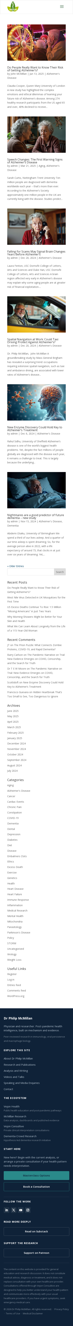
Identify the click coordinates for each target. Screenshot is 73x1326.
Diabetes (12, 839)
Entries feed (14, 985)
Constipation (14, 812)
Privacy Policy (61, 1309)
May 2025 (13, 716)
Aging (42, 165)
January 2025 (14, 738)
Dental (11, 829)
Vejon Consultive (14, 1126)
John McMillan (19, 73)
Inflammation (15, 905)
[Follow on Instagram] (28, 1210)
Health (11, 883)
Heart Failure (14, 894)
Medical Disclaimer (33, 1313)
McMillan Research (15, 1116)
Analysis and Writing (16, 1070)
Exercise (12, 872)
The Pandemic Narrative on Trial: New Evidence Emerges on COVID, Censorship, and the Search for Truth (36, 659)
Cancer (11, 796)
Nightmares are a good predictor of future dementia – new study (35, 516)
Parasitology (14, 927)
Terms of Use (13, 1313)
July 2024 (12, 770)
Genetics (12, 878)
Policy (10, 937)
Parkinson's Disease (18, 932)
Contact (8, 1089)
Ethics (10, 861)
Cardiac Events (15, 801)
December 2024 (16, 743)
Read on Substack (36, 1231)
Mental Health (15, 916)
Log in (10, 979)
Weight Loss (14, 959)
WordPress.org (15, 996)
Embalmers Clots (17, 856)
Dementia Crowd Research (20, 1136)
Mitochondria (15, 921)
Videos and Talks (14, 1077)
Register (12, 974)
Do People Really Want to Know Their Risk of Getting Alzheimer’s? (35, 68)
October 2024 (15, 754)
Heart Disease (15, 888)
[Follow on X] (13, 1210)
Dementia (13, 525)
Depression (13, 834)
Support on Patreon (36, 1252)
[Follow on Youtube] (21, 1210)
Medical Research (17, 910)
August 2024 (14, 765)
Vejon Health (11, 1106)
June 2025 (13, 711)
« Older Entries (15, 566)
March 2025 (14, 727)
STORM (11, 943)
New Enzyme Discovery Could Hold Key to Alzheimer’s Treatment (34, 428)
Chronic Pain (14, 807)
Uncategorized (15, 948)
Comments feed (16, 990)
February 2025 (15, 732)
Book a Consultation (36, 1186)
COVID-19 (13, 818)
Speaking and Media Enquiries (22, 1083)
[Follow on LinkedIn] (6, 1210)
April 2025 (13, 721)
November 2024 (16, 749)
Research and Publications (20, 1064)
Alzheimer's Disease (50, 257)
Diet (9, 845)
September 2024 (16, 760)
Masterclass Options (36, 1175)
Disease (11, 850)
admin (14, 165)
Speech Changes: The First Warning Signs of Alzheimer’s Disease (35, 161)
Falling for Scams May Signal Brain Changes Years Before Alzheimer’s (36, 253)
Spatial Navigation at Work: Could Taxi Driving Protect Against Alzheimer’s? (32, 340)
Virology (11, 954)
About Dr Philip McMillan (18, 1058)
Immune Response (18, 899)
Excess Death (15, 867)
